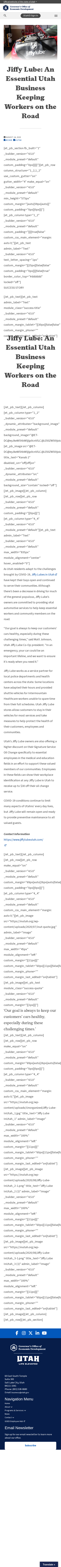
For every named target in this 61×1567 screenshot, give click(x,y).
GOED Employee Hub (14, 1421)
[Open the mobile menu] (56, 15)
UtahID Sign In (30, 15)
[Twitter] (30, 1333)
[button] (49, 1564)
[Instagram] (23, 1333)
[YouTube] (44, 1333)
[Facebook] (16, 1333)
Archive (8, 140)
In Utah (18, 140)
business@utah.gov (20, 1392)
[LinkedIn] (37, 1333)
